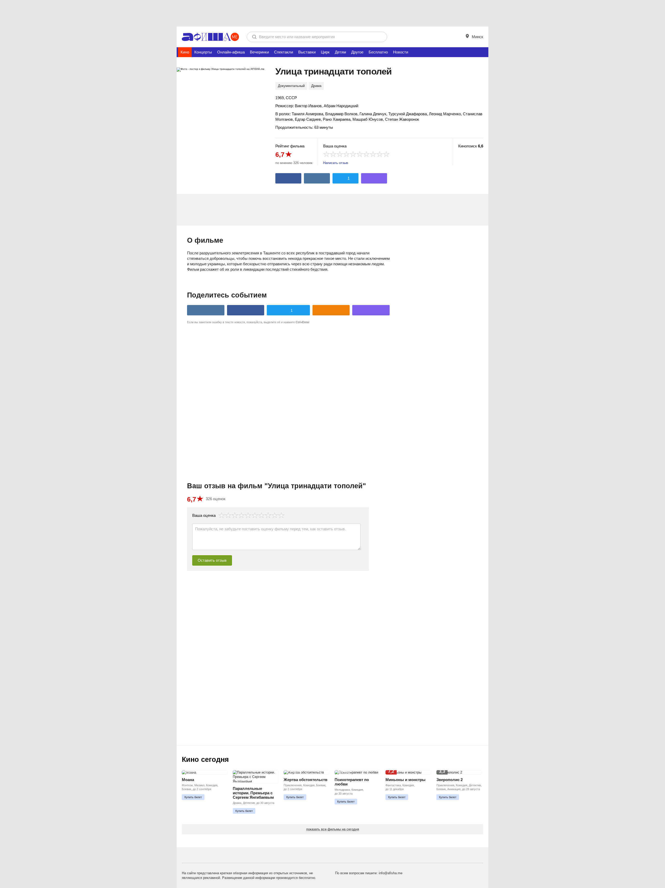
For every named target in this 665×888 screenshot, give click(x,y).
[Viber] (374, 178)
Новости (400, 52)
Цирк (325, 52)
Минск (477, 37)
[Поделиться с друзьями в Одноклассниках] (331, 310)
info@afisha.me (390, 873)
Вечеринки (259, 52)
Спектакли (283, 52)
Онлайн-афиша (231, 52)
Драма (316, 86)
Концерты (203, 52)
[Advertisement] (332, 13)
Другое (357, 52)
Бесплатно (378, 52)
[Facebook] (288, 178)
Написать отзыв (335, 163)
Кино (185, 52)
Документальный (291, 86)
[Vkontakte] (317, 178)
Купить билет (193, 797)
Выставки (307, 52)
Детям (340, 52)
